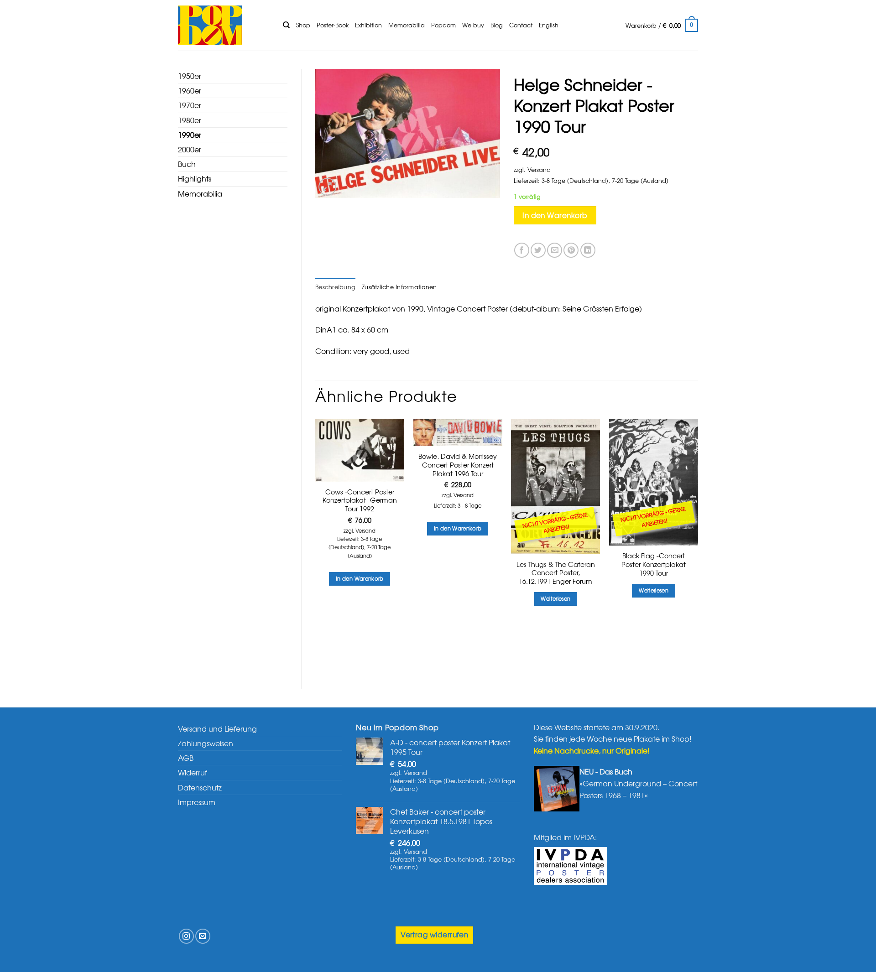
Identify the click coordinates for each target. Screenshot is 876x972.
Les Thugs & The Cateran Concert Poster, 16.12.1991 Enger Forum (555, 573)
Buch (187, 163)
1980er (189, 119)
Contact (520, 25)
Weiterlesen (555, 598)
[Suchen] (286, 25)
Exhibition (368, 25)
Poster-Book (333, 25)
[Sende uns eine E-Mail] (202, 936)
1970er (189, 104)
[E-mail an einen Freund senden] (554, 250)
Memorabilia (406, 25)
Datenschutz (200, 787)
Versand (539, 169)
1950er (189, 75)
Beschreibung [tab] (335, 286)
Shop (303, 25)
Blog (496, 25)
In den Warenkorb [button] (360, 578)
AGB (185, 757)
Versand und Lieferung (217, 728)
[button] (662, 25)
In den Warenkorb (554, 215)
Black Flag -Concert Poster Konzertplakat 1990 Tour (653, 564)
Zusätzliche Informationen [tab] (399, 286)
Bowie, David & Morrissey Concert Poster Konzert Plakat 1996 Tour (457, 465)
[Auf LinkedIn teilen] (587, 250)
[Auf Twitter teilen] (538, 250)
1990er (189, 134)
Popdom (443, 25)
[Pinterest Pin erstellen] (571, 250)
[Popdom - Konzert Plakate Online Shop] (223, 25)
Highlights (194, 178)
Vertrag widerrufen (434, 934)
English (548, 25)
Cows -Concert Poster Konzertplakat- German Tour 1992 (360, 500)
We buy (473, 25)
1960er (189, 90)
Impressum (196, 801)
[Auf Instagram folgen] (186, 936)
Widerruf (192, 772)
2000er (189, 149)
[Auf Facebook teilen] (521, 250)
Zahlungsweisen (205, 743)
